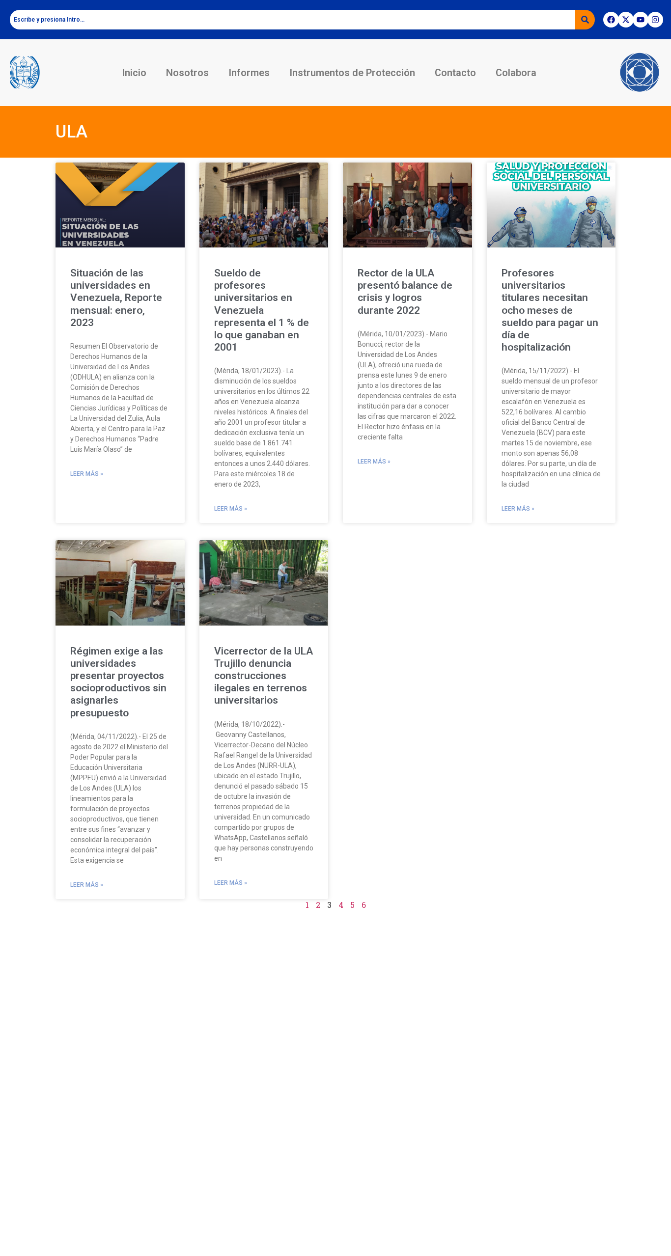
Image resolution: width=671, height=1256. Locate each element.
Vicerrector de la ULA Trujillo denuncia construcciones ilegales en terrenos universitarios (263, 676)
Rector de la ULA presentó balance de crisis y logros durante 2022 (405, 291)
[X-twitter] (626, 19)
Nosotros (187, 73)
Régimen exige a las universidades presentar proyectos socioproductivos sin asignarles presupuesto (118, 682)
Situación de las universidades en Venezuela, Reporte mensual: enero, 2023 (116, 297)
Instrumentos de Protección (352, 73)
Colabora (516, 73)
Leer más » (86, 473)
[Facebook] (611, 19)
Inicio (134, 73)
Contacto (455, 73)
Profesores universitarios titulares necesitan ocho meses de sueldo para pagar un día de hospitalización (550, 310)
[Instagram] (655, 19)
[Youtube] (640, 19)
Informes (249, 73)
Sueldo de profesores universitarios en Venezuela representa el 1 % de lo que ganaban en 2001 (261, 310)
